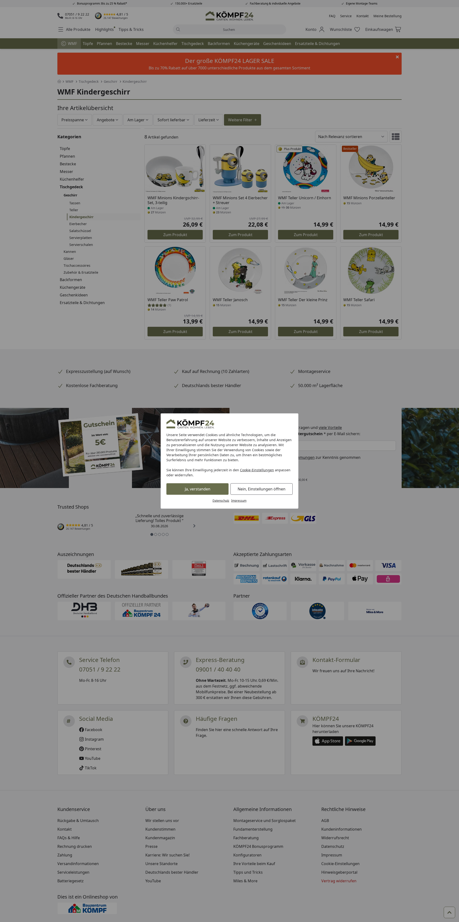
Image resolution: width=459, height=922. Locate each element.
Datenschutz (221, 501)
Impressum (238, 501)
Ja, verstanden (197, 489)
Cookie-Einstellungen (257, 470)
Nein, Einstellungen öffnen (261, 489)
